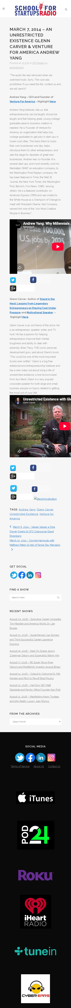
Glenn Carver (45, 509)
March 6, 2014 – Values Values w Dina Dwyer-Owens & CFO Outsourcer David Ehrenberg (32, 531)
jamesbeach (17, 67)
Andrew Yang (27, 509)
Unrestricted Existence (24, 514)
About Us (39, 766)
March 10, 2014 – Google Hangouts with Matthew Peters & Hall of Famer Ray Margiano (35, 542)
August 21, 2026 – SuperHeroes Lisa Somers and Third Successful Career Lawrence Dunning (34, 639)
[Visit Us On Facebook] (22, 578)
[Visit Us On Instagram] (38, 578)
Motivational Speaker (40, 312)
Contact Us (54, 766)
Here (53, 101)
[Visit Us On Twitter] (14, 578)
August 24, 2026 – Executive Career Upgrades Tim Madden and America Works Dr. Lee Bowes (35, 624)
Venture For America (22, 101)
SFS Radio (38, 63)
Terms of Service (20, 766)
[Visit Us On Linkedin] (30, 578)
